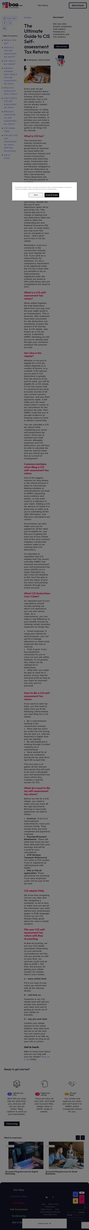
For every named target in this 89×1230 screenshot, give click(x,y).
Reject (36, 195)
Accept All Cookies (52, 195)
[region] (44, 191)
